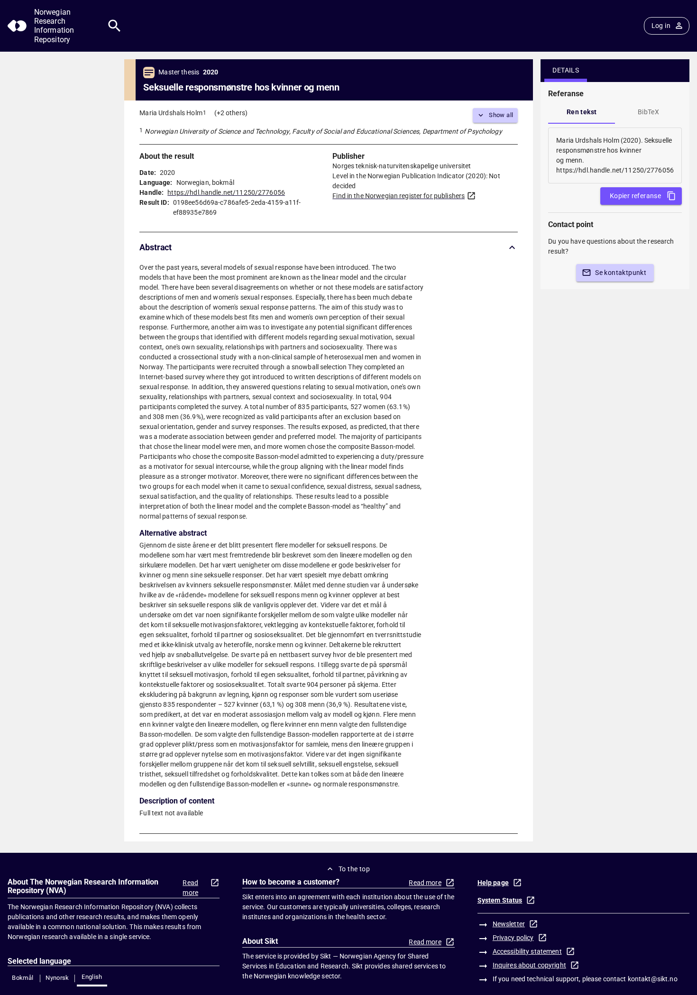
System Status (500, 900)
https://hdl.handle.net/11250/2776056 (226, 192)
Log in (660, 25)
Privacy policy (513, 937)
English (92, 976)
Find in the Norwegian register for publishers (398, 196)
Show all (501, 115)
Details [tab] (565, 70)
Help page (493, 882)
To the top (354, 869)
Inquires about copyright (529, 965)
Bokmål (22, 977)
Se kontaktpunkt (620, 272)
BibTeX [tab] (648, 112)
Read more (190, 887)
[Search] (114, 26)
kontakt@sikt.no (653, 979)
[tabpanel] (615, 155)
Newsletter (509, 924)
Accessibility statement (527, 951)
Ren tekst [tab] (582, 112)
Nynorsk (57, 977)
